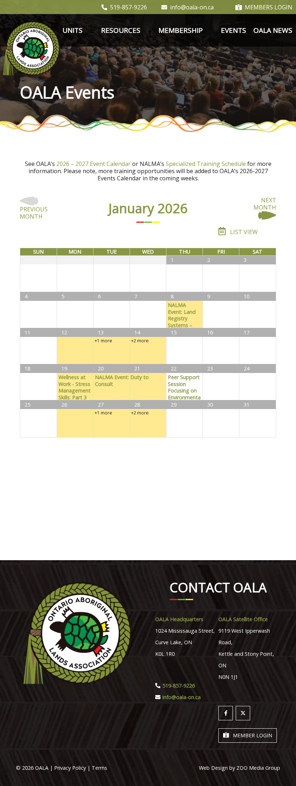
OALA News (272, 30)
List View (243, 232)
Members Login (268, 7)
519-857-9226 (128, 7)
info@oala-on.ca (192, 7)
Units (72, 30)
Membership (180, 30)
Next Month (264, 204)
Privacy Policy (70, 767)
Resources (120, 30)
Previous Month (34, 212)
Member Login (252, 735)
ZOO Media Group (258, 767)
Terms (99, 767)
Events (233, 30)
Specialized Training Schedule (206, 164)
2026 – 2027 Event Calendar (93, 164)
